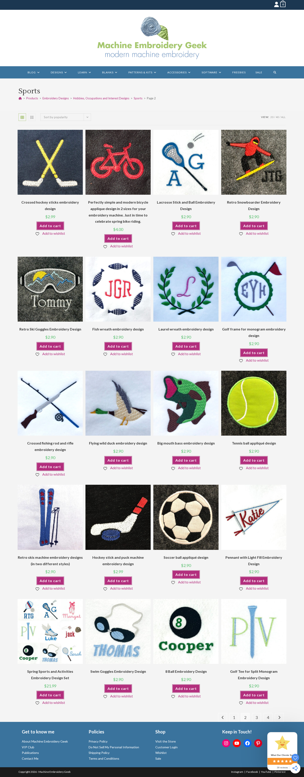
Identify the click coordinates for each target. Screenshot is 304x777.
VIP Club (28, 747)
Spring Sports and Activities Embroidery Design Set (50, 674)
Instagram (237, 771)
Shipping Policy (99, 753)
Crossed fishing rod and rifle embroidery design (50, 446)
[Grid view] (22, 117)
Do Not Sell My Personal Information (114, 747)
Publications (30, 753)
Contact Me (30, 758)
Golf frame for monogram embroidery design (254, 332)
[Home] (20, 98)
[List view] (32, 117)
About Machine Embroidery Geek (45, 741)
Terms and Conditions (104, 758)
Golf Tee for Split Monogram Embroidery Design (254, 674)
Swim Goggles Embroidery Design (118, 671)
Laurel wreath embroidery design (186, 329)
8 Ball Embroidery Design (186, 671)
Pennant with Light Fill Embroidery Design (253, 560)
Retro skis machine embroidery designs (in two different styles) (50, 560)
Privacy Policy (98, 741)
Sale (158, 758)
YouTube (266, 771)
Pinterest (280, 771)
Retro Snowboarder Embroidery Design (254, 205)
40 (277, 117)
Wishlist (161, 753)
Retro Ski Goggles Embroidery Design (50, 329)
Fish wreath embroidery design (118, 329)
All (283, 117)
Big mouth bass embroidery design (186, 443)
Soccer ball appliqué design (186, 557)
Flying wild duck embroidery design (118, 443)
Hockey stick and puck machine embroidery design (118, 560)
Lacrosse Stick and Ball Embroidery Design (186, 205)
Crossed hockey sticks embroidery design (50, 205)
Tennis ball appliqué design (254, 443)
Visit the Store (165, 741)
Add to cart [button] (50, 226)
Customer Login (166, 747)
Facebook (252, 771)
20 (272, 117)
